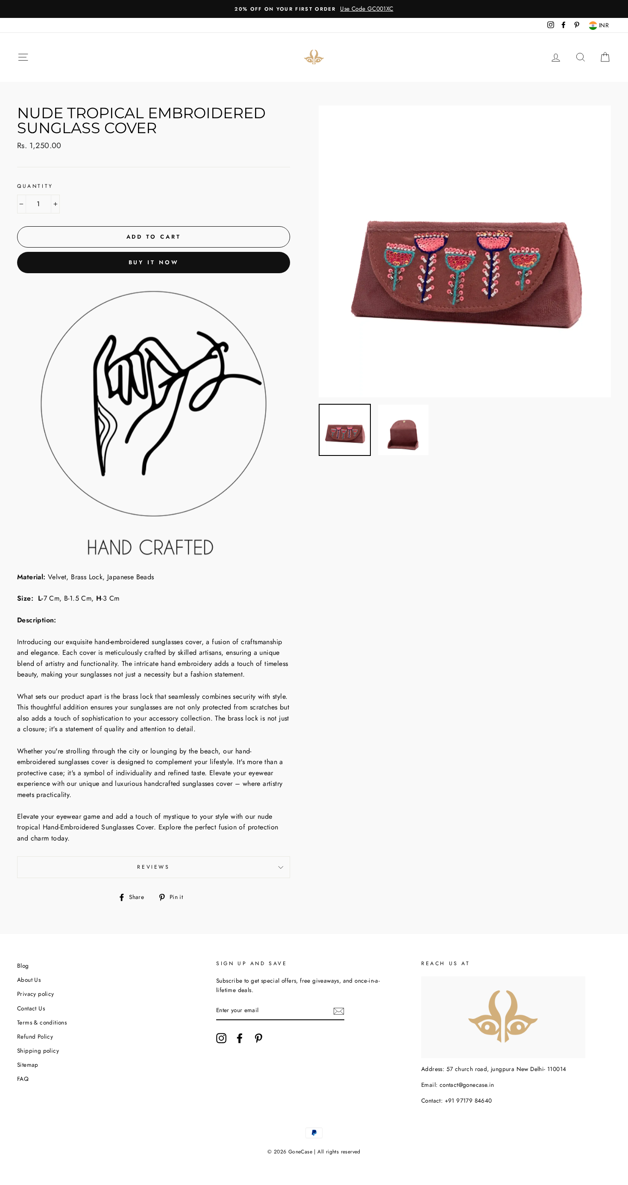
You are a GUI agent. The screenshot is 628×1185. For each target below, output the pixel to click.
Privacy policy (35, 993)
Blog (23, 965)
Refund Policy (35, 1036)
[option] (314, 9)
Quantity (35, 186)
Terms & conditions (42, 1022)
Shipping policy (38, 1050)
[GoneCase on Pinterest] (258, 1038)
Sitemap (27, 1064)
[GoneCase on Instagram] (221, 1038)
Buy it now (154, 262)
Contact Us (31, 1008)
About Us (29, 979)
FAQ (23, 1078)
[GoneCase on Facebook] (240, 1038)
